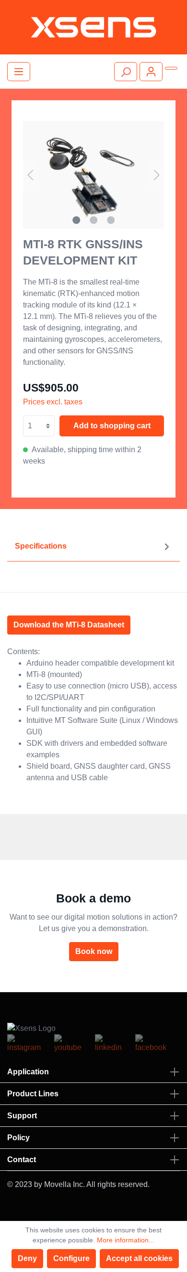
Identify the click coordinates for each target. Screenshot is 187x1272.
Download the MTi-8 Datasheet (68, 625)
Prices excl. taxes (52, 402)
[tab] (93, 547)
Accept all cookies (139, 1258)
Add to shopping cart (112, 426)
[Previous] (30, 175)
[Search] (125, 71)
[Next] (157, 175)
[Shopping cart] (171, 68)
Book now (93, 951)
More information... (125, 1240)
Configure (71, 1258)
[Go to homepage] (93, 27)
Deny (27, 1258)
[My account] (151, 71)
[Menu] (18, 71)
